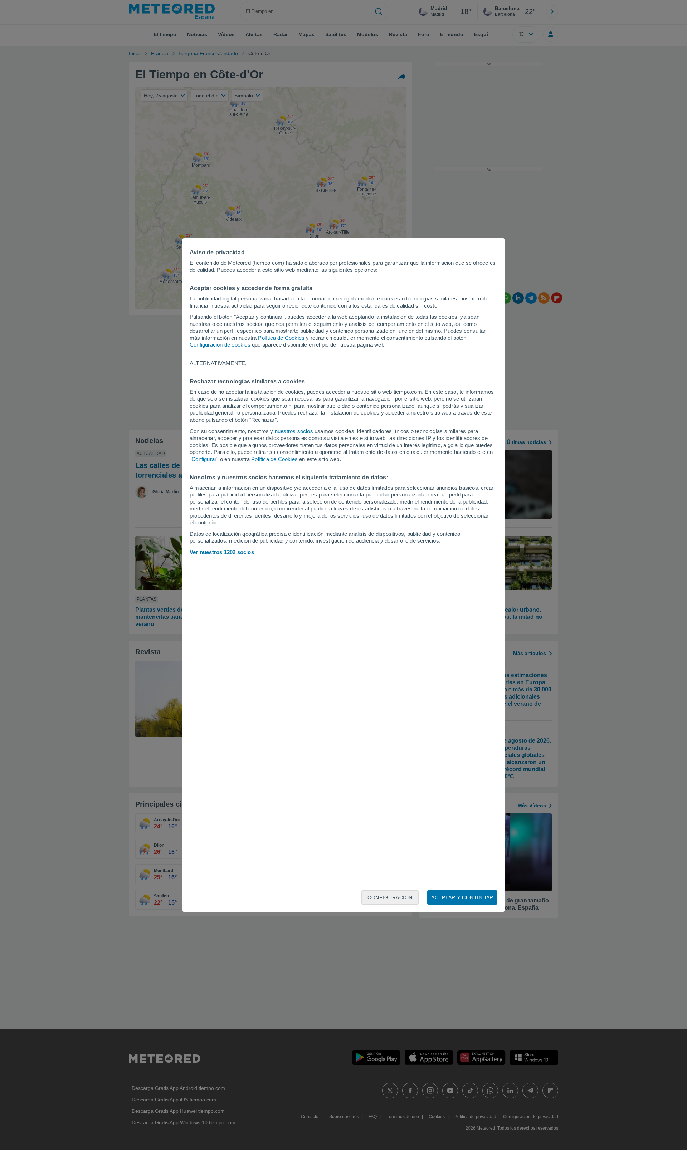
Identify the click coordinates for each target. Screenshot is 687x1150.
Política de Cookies (281, 338)
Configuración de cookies (220, 345)
